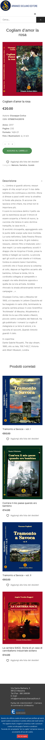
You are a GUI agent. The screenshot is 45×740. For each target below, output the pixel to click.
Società (31, 165)
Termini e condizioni (30, 726)
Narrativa (23, 165)
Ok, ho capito (22, 736)
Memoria (15, 165)
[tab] (22, 181)
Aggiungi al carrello (17, 151)
